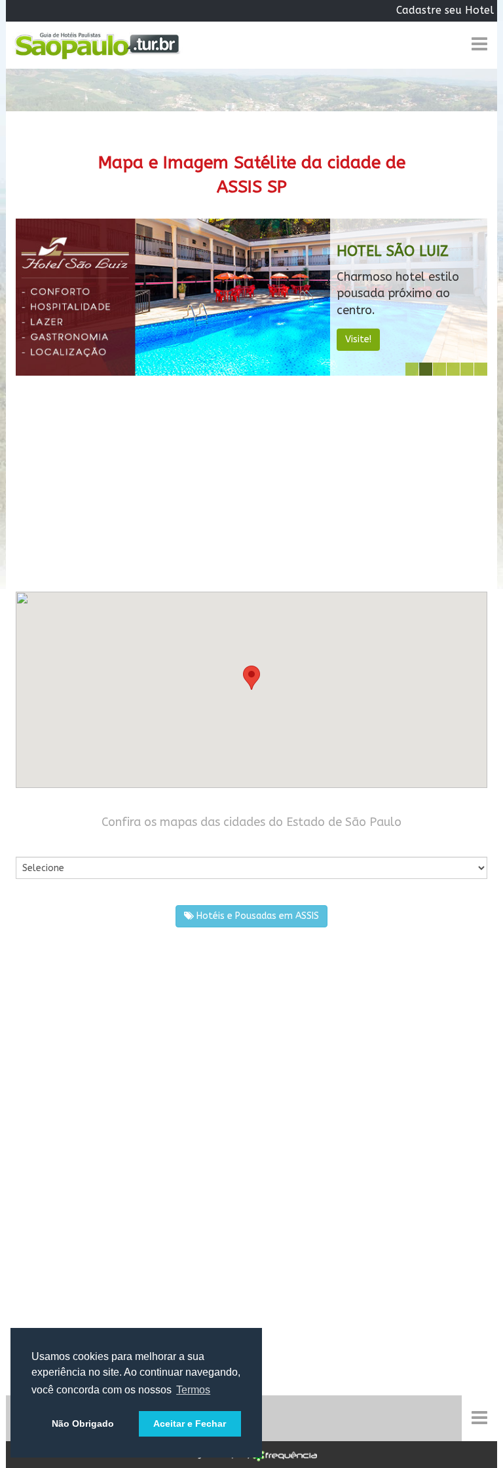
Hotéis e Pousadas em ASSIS (256, 916)
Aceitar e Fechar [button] (189, 1423)
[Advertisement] (251, 480)
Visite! (358, 339)
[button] (251, 677)
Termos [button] (193, 1389)
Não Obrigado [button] (83, 1423)
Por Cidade (38, 844)
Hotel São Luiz (393, 251)
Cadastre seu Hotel (445, 10)
